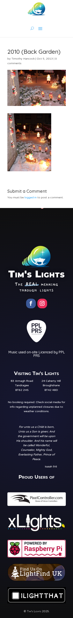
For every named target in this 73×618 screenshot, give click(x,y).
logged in (31, 197)
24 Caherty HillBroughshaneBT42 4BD (51, 385)
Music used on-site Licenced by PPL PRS (36, 354)
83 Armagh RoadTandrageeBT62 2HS (22, 385)
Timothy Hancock (23, 58)
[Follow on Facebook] (31, 303)
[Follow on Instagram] (42, 303)
